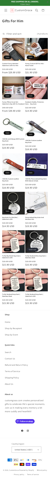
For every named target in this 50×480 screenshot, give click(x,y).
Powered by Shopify (26, 470)
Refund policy (42, 470)
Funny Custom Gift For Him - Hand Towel (35, 64)
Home (7, 322)
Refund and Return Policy (16, 365)
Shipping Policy (12, 377)
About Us (9, 384)
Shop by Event (11, 334)
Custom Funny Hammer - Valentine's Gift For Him (10, 64)
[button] (6, 10)
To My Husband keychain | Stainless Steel (11, 295)
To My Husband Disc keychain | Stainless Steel (35, 257)
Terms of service (33, 474)
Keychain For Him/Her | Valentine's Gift (10, 218)
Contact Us (10, 358)
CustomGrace (14, 470)
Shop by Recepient (13, 328)
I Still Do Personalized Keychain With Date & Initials (36, 180)
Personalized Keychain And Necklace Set (34, 218)
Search (8, 352)
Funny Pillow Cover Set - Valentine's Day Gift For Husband (13, 103)
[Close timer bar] (48, 2)
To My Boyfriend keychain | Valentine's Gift (11, 257)
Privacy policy (19, 474)
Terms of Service (12, 371)
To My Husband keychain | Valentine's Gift (34, 295)
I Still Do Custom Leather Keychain (33, 141)
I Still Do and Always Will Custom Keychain (13, 140)
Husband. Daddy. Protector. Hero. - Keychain (34, 103)
